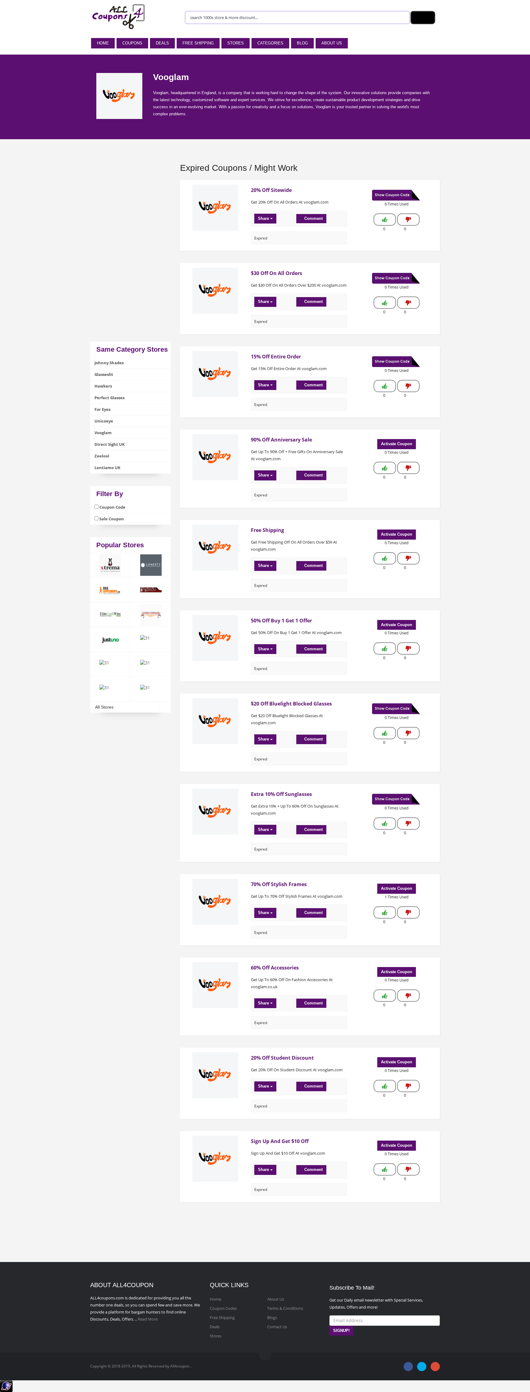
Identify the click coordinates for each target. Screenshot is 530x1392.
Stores (235, 43)
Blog (302, 43)
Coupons (132, 43)
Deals (162, 43)
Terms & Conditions (285, 1308)
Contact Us (277, 1326)
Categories (270, 43)
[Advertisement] (130, 250)
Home (103, 43)
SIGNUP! (341, 1330)
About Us (331, 43)
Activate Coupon (396, 444)
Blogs (272, 1317)
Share (264, 218)
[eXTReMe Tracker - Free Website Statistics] (6, 1385)
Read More (148, 1319)
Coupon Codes (223, 1308)
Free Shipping (198, 43)
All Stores (104, 707)
